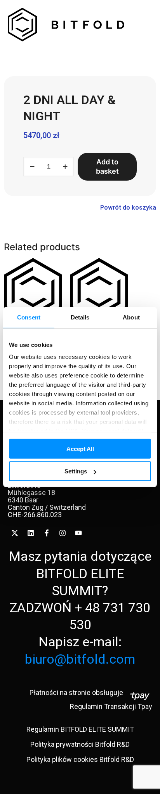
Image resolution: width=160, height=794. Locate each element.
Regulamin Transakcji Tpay (111, 706)
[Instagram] (63, 533)
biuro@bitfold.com (80, 659)
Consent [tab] (28, 317)
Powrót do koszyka (128, 207)
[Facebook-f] (47, 533)
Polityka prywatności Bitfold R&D (80, 744)
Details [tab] (80, 317)
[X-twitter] (15, 533)
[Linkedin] (31, 533)
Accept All (80, 448)
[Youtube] (78, 533)
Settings (75, 471)
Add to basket (107, 166)
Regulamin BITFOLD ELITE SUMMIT (80, 729)
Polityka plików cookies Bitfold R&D (80, 759)
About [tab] (131, 317)
